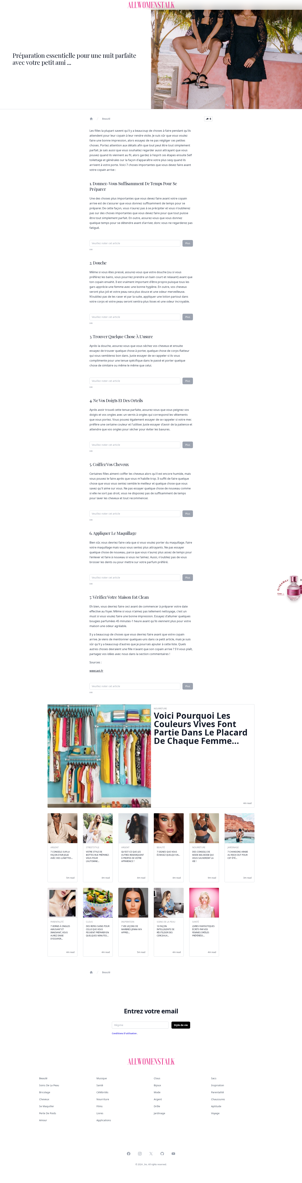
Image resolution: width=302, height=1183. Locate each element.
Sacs (213, 1078)
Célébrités (102, 1092)
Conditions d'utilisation (124, 1033)
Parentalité (217, 1092)
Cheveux (44, 1099)
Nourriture (102, 1099)
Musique (101, 1078)
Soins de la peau (49, 1085)
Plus (187, 243)
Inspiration (217, 1085)
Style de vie (181, 1025)
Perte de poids (47, 1113)
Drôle (157, 1106)
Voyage (215, 1113)
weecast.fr (96, 671)
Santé (99, 1085)
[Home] (91, 119)
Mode (157, 1092)
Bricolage (44, 1092)
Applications (103, 1120)
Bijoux (157, 1085)
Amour (43, 1120)
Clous (157, 1078)
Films (99, 1106)
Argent (158, 1099)
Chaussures (218, 1099)
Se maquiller (46, 1106)
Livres (99, 1113)
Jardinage (159, 1113)
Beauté (106, 118)
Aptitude (216, 1106)
